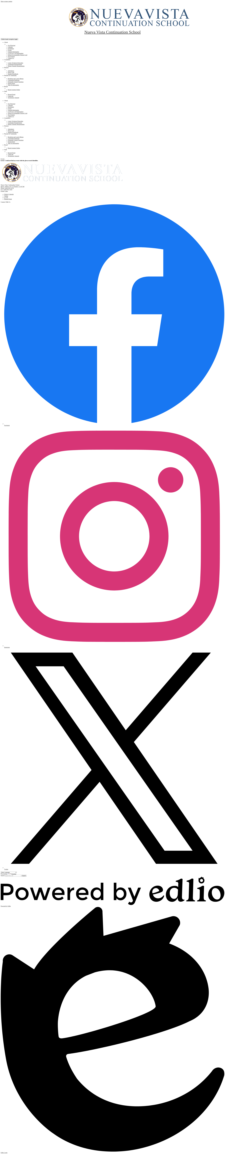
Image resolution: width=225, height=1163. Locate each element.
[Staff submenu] (5, 93)
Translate (13, 874)
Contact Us (11, 58)
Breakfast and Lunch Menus (15, 78)
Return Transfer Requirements (16, 66)
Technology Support (13, 97)
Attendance (11, 71)
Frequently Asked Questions (15, 82)
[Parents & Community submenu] (5, 77)
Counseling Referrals (13, 80)
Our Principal (11, 45)
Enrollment (11, 48)
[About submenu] (5, 44)
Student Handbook (13, 74)
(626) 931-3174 (9, 188)
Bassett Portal (11, 94)
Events (10, 50)
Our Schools (11, 56)
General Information (13, 52)
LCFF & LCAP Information (15, 53)
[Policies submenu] (5, 69)
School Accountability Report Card (17, 55)
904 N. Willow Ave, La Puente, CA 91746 (12, 186)
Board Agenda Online (14, 90)
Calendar (10, 47)
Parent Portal (11, 83)
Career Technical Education (15, 63)
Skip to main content (6, 1)
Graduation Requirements (15, 64)
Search (2, 875)
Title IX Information (13, 85)
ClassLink (10, 96)
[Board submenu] (5, 88)
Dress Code (11, 72)
